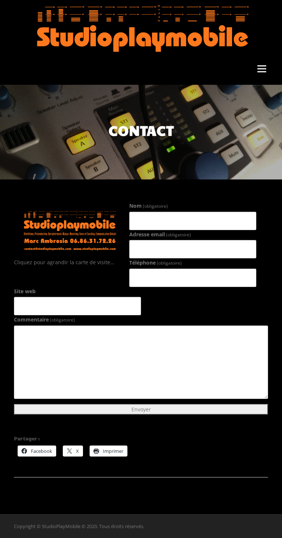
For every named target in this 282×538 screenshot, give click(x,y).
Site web (25, 291)
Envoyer (141, 409)
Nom (148, 205)
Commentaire (44, 319)
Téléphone (155, 262)
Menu (261, 69)
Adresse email (160, 234)
